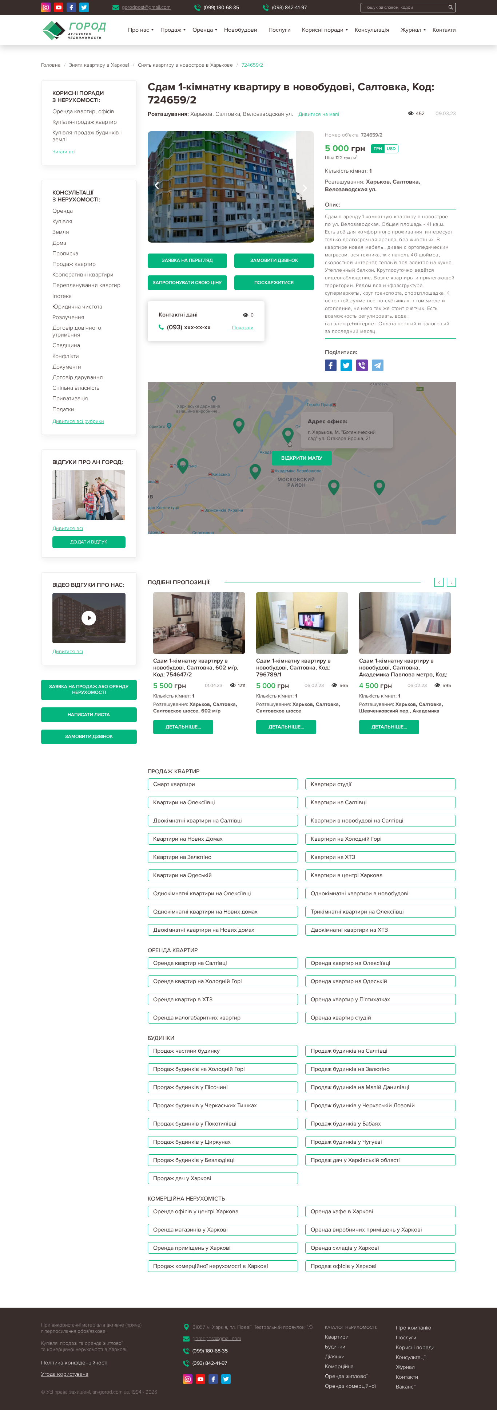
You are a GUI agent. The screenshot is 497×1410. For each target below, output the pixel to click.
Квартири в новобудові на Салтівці (357, 820)
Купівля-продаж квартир (84, 122)
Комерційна (339, 1366)
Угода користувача (64, 1374)
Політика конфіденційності (74, 1362)
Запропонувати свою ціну (187, 283)
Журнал (411, 30)
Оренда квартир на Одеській (349, 981)
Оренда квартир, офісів (83, 111)
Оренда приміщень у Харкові (192, 1248)
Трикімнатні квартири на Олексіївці (357, 911)
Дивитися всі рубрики (78, 421)
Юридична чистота (77, 306)
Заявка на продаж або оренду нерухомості (88, 689)
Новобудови (240, 30)
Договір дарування (77, 377)
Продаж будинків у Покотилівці (194, 1123)
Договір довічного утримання (76, 331)
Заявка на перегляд (187, 260)
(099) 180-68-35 (221, 7)
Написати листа (89, 715)
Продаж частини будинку (186, 1050)
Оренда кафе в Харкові (342, 1211)
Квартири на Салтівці (339, 802)
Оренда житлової (346, 1376)
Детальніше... (183, 727)
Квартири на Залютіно (182, 857)
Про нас (138, 30)
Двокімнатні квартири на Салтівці (197, 820)
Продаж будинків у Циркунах (192, 1142)
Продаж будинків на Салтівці (349, 1050)
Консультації (411, 1357)
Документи (66, 366)
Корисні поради (322, 30)
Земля (60, 232)
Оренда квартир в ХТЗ (182, 999)
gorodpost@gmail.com (146, 7)
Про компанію (413, 1327)
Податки (63, 409)
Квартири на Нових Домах (188, 839)
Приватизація (70, 398)
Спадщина (66, 345)
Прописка (65, 253)
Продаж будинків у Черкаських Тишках (205, 1105)
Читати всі (63, 152)
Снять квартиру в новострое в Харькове (185, 65)
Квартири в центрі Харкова (346, 875)
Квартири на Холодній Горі (346, 839)
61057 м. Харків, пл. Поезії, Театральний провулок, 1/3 (252, 1327)
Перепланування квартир (86, 285)
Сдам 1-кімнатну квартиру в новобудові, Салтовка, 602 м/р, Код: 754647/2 (195, 667)
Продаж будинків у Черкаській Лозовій (363, 1105)
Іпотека (62, 296)
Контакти (444, 30)
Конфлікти (65, 356)
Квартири (337, 1337)
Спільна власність (75, 388)
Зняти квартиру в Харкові (99, 65)
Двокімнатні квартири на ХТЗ (349, 930)
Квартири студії (331, 784)
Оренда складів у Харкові (345, 1248)
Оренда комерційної (350, 1386)
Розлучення (68, 317)
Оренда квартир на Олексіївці (350, 963)
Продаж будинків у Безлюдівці (194, 1160)
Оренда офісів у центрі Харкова (195, 1211)
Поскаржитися (274, 283)
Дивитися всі (67, 528)
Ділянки (335, 1356)
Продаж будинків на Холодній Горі (199, 1069)
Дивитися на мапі (318, 114)
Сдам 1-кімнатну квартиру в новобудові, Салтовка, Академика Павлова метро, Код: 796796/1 (403, 671)
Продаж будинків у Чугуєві (346, 1142)
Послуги (280, 30)
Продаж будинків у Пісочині (190, 1087)
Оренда (62, 211)
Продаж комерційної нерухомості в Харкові (210, 1266)
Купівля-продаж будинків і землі (87, 136)
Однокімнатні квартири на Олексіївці (202, 893)
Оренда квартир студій (341, 1017)
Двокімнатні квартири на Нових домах (203, 930)
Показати (243, 328)
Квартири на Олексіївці (184, 802)
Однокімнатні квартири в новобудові (360, 893)
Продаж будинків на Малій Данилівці (360, 1087)
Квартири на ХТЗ (333, 857)
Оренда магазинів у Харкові (190, 1229)
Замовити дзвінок (89, 736)
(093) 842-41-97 (289, 7)
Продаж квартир (74, 264)
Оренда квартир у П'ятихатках (350, 999)
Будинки (335, 1346)
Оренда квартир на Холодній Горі (197, 981)
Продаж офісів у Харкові (344, 1266)
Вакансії (406, 1386)
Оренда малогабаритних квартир (196, 1017)
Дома (59, 243)
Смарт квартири (174, 784)
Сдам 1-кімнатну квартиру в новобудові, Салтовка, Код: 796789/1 (293, 667)
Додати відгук (88, 542)
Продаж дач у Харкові (182, 1178)
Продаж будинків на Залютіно (350, 1069)
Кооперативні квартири (83, 274)
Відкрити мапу (301, 458)
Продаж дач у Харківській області (355, 1160)
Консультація (372, 30)
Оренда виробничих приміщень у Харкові (366, 1229)
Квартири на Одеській (182, 875)
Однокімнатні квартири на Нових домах (205, 911)
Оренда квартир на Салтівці (190, 963)
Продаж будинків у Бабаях (346, 1123)
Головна (50, 65)
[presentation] (157, 187)
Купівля (62, 221)
